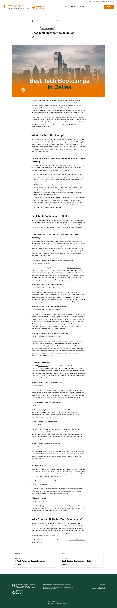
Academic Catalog (65, 603)
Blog (37, 21)
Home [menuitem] (66, 6)
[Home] (25, 7)
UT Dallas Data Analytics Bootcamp (44, 341)
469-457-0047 (97, 1)
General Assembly (43, 366)
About (82, 6)
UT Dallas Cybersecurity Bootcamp (60, 317)
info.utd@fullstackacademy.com (108, 1)
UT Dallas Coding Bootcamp (72, 292)
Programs (74, 6)
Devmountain (46, 469)
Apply (109, 7)
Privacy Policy (50, 603)
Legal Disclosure (57, 603)
